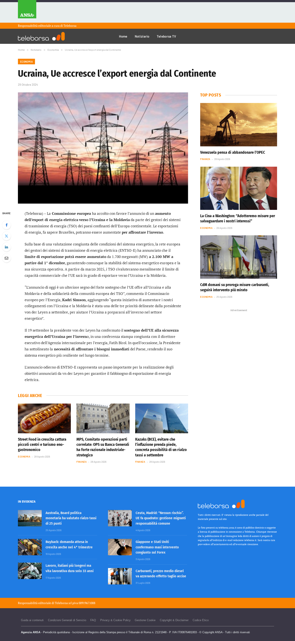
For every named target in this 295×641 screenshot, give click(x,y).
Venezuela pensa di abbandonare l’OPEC (232, 152)
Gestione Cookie (145, 620)
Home (123, 36)
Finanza (81, 461)
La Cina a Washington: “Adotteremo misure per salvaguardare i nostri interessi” (237, 218)
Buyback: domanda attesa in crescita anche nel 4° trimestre (69, 544)
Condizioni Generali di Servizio (67, 620)
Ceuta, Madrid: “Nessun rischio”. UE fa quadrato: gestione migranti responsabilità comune (161, 518)
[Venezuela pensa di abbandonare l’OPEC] (238, 124)
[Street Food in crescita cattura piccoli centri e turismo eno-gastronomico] (44, 418)
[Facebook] (6, 225)
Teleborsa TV (166, 36)
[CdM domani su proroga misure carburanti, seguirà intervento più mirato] (238, 257)
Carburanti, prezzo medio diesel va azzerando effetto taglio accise (161, 573)
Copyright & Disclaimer (174, 620)
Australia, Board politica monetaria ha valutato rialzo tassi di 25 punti (71, 518)
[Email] (6, 258)
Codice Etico (201, 620)
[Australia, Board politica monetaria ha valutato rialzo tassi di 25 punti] (30, 518)
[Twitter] (6, 236)
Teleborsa (69, 26)
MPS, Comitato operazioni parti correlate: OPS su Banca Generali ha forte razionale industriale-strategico (102, 447)
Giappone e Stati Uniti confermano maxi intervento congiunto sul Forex (157, 547)
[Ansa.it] (27, 11)
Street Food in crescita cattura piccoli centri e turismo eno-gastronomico (42, 444)
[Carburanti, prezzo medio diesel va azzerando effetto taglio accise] (120, 576)
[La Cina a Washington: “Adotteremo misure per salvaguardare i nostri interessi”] (238, 188)
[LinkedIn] (6, 247)
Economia (26, 61)
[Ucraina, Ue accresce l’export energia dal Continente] (103, 148)
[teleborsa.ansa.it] (41, 36)
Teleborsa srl (63, 603)
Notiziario (142, 36)
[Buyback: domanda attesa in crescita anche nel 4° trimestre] (30, 547)
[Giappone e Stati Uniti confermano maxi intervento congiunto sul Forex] (120, 547)
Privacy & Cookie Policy (115, 620)
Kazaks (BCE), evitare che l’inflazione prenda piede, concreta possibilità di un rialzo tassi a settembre (161, 447)
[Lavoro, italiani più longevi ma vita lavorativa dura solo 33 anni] (30, 571)
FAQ (93, 620)
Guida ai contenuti (32, 620)
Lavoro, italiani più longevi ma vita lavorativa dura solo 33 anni (70, 568)
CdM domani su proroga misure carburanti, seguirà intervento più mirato (234, 287)
